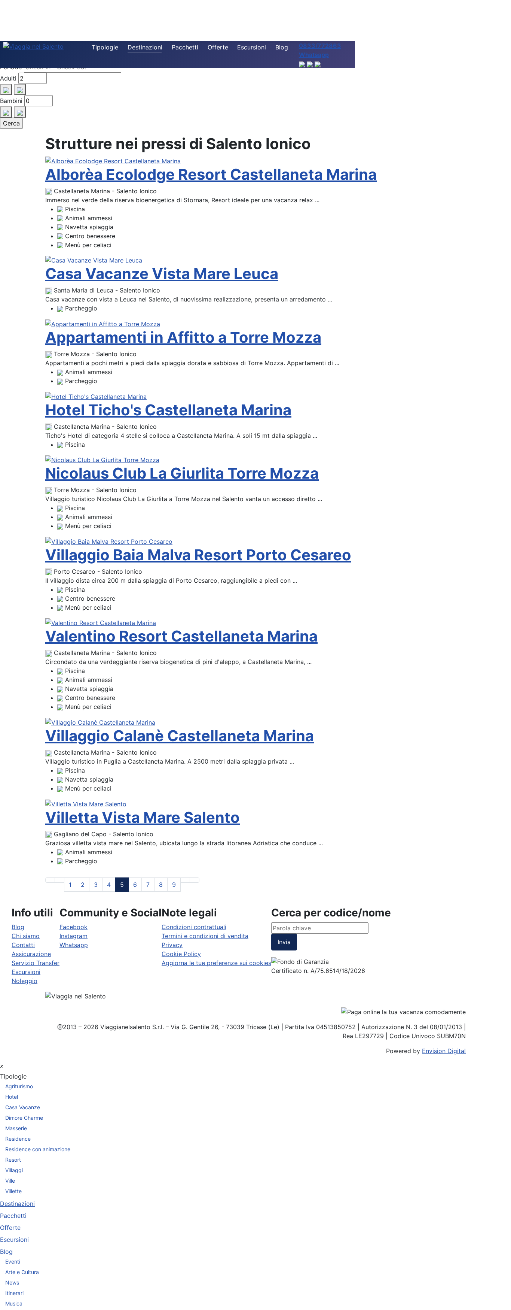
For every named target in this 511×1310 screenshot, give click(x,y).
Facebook (73, 927)
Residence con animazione (37, 1149)
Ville (10, 1180)
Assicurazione (31, 954)
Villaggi (14, 1170)
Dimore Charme (24, 1118)
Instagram (73, 936)
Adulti (8, 78)
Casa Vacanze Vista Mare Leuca (161, 273)
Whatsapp (73, 945)
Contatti (23, 945)
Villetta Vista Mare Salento (142, 817)
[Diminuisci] (20, 89)
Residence (18, 1138)
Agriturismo (19, 1086)
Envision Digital (444, 1051)
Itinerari (14, 1293)
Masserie (16, 1128)
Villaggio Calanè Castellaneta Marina (179, 736)
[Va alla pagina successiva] (185, 880)
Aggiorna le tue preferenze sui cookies (216, 963)
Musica (13, 1303)
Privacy (172, 945)
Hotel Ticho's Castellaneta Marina (168, 410)
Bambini (11, 100)
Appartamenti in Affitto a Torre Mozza (183, 337)
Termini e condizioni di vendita (205, 936)
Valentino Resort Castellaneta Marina (181, 636)
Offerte (218, 47)
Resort (13, 1159)
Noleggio (24, 981)
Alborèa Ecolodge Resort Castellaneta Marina (211, 174)
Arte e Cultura (22, 1272)
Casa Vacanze (22, 1107)
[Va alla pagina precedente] (59, 880)
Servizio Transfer (35, 963)
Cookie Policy (181, 954)
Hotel (11, 1097)
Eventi (12, 1261)
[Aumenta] (6, 89)
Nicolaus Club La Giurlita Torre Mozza (182, 473)
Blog (281, 47)
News (12, 1282)
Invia (284, 942)
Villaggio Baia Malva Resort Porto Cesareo (198, 555)
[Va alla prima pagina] (50, 880)
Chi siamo (26, 936)
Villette (13, 1191)
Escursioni (251, 47)
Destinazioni (145, 47)
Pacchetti (185, 47)
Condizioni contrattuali (194, 927)
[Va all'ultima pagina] (194, 880)
